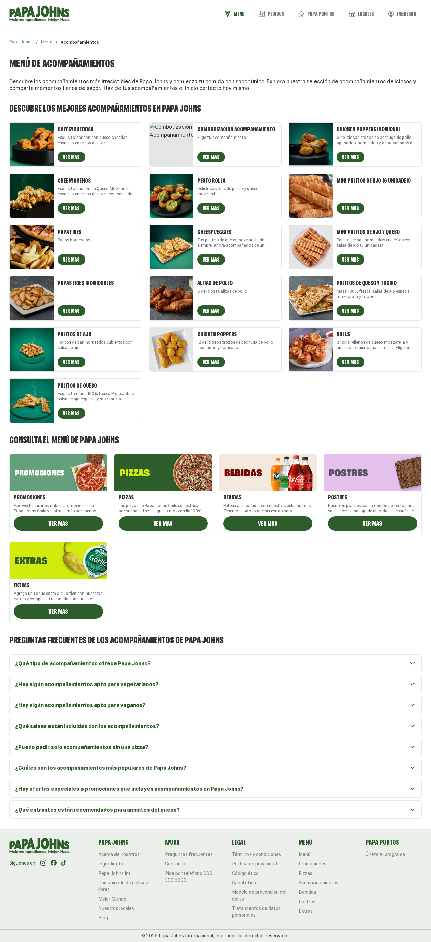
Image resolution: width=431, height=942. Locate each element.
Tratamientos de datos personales (256, 912)
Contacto (175, 864)
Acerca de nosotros (119, 854)
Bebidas (307, 892)
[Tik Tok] (64, 863)
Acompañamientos (318, 882)
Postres (307, 901)
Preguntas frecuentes (189, 854)
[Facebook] (54, 863)
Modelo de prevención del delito (259, 895)
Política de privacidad (254, 864)
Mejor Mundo (112, 899)
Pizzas (305, 873)
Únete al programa (385, 854)
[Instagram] (43, 863)
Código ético (245, 873)
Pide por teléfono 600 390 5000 (188, 877)
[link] (80, 42)
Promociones (312, 864)
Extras (306, 911)
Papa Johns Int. (115, 873)
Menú (46, 41)
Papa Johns (21, 41)
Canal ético (244, 882)
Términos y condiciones (256, 854)
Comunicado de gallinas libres (123, 886)
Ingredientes (112, 864)
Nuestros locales (116, 908)
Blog (103, 917)
